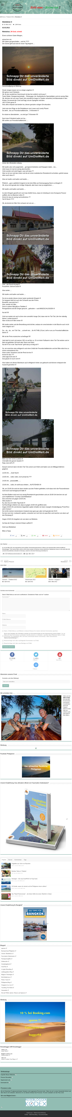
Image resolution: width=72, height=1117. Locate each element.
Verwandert (4, 990)
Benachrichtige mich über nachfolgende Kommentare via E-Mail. (21, 640)
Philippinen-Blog (5, 982)
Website (4, 625)
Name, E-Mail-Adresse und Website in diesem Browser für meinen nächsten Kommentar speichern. (31, 631)
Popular (4, 859)
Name (3, 613)
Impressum (30, 1112)
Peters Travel (5, 979)
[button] (14, 535)
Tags (25, 859)
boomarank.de (4, 1082)
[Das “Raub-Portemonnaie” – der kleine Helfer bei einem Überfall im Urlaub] (6, 896)
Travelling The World (6, 987)
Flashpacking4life (6, 959)
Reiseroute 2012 (30, 579)
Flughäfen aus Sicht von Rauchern (21, 863)
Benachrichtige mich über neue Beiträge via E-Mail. (18, 643)
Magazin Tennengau (6, 974)
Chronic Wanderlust (6, 953)
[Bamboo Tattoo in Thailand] (6, 873)
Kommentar (5, 597)
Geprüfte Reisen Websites (8, 1074)
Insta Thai (4, 1051)
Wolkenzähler (5, 1055)
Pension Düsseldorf (6, 1077)
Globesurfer (4, 961)
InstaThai (3, 966)
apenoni (3, 948)
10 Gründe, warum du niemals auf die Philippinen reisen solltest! (29, 886)
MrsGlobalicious (5, 977)
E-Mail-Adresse (6, 619)
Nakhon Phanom (9, 561)
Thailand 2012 (10, 17)
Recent (10, 859)
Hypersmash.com (5, 1080)
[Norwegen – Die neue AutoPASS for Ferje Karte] (6, 881)
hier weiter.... (66, 715)
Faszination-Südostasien (8, 956)
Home (3, 17)
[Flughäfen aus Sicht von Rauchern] (6, 866)
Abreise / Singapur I (55, 579)
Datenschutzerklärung (10, 638)
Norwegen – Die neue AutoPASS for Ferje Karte (24, 878)
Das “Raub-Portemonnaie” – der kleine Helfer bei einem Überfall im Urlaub (31, 894)
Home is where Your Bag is (8, 1059)
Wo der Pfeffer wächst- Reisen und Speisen (13, 993)
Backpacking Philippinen (8, 951)
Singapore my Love (6, 985)
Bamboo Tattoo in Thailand (19, 871)
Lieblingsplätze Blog (6, 972)
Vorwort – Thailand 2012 (9, 579)
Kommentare (18, 859)
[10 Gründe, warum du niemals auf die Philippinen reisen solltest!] (6, 889)
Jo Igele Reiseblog (6, 969)
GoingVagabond (5, 964)
